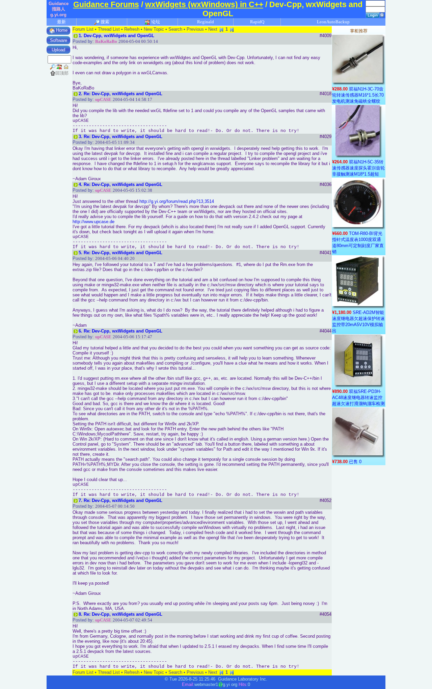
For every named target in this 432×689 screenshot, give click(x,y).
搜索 (104, 21)
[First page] (221, 29)
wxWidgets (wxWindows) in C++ (204, 4)
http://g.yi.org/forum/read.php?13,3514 (176, 201)
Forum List (83, 29)
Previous (195, 29)
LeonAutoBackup (333, 21)
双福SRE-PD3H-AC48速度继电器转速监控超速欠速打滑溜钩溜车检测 (358, 397)
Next (212, 29)
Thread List (109, 29)
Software (58, 40)
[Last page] (232, 29)
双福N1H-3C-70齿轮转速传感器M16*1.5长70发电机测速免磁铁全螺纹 (358, 95)
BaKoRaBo (106, 41)
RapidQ (257, 21)
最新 (61, 21)
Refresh (131, 29)
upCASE (103, 99)
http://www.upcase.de (93, 221)
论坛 (155, 21)
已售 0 (355, 461)
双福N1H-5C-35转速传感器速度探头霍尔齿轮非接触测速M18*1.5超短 (358, 168)
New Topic (154, 29)
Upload (58, 49)
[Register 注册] (382, 15)
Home (61, 30)
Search (175, 29)
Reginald (205, 21)
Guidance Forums (106, 4)
